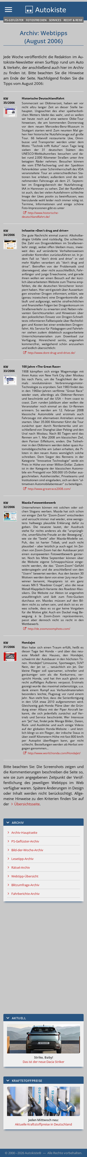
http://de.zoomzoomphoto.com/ (49, 629)
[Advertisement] (43, 957)
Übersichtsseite (27, 803)
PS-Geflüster (14, 20)
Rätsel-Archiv (20, 867)
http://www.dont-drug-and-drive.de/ (51, 353)
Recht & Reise (73, 20)
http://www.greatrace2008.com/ (49, 489)
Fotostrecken (36, 20)
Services (55, 20)
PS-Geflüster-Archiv (25, 841)
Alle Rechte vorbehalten (64, 1153)
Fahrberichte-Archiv (25, 893)
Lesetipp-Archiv (22, 859)
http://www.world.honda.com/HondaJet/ (54, 753)
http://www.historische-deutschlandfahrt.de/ (40, 215)
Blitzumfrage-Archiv (25, 885)
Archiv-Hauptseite (24, 832)
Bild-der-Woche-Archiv (27, 850)
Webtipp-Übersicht (24, 876)
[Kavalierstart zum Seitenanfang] (76, 1146)
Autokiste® (33, 1153)
